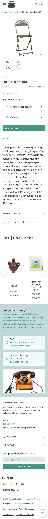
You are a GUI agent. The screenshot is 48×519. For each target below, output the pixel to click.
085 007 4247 (10, 424)
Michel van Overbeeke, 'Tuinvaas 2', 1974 (36, 286)
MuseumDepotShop (16, 499)
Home (5, 12)
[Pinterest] (16, 144)
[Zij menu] (5, 4)
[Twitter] (6, 144)
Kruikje (14, 285)
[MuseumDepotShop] (11, 4)
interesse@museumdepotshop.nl (19, 427)
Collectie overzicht (16, 12)
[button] (36, 4)
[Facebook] (11, 144)
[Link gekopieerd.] (21, 144)
